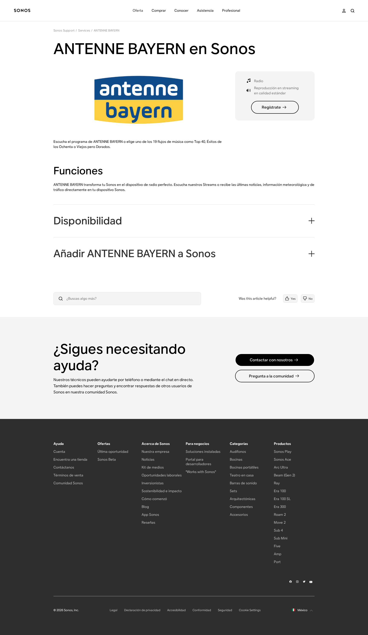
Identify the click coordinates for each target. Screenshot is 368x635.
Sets (233, 491)
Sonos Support (64, 30)
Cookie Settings (250, 610)
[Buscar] (352, 11)
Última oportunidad (113, 451)
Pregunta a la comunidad (271, 376)
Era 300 (280, 507)
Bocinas (236, 459)
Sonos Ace (282, 459)
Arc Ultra (281, 467)
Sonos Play (282, 451)
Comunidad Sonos (68, 483)
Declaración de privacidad (142, 610)
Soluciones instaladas (203, 451)
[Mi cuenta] (344, 11)
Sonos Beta (107, 459)
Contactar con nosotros (271, 359)
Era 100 (280, 491)
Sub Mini (281, 538)
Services (84, 30)
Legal (113, 610)
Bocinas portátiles (244, 467)
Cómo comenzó (154, 499)
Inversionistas (153, 483)
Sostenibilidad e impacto (162, 491)
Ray (277, 483)
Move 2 (280, 522)
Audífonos (238, 451)
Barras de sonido (243, 483)
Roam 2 (280, 514)
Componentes (241, 507)
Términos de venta (68, 475)
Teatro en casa (242, 475)
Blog (145, 507)
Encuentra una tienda (70, 459)
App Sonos (150, 514)
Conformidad (202, 610)
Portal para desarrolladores (198, 461)
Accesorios (239, 514)
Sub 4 (278, 530)
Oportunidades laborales (162, 475)
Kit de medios (153, 467)
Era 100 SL (282, 499)
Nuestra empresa (155, 451)
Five (277, 546)
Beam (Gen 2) (284, 475)
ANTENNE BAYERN (106, 30)
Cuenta (59, 451)
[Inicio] (22, 11)
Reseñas (148, 522)
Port (277, 562)
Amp (277, 554)
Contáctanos (63, 467)
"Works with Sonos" (201, 472)
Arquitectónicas (242, 499)
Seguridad (225, 610)
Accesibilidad (176, 610)
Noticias (148, 459)
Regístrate (271, 107)
